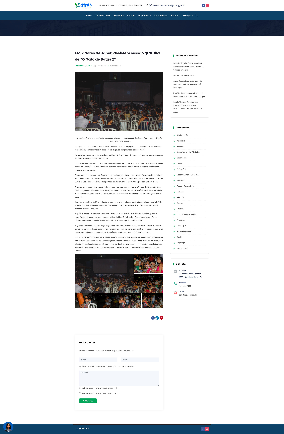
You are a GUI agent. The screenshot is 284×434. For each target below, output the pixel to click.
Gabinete (180, 197)
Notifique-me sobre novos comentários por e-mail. (99, 388)
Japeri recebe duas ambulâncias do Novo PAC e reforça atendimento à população (187, 84)
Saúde (179, 237)
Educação (180, 180)
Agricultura (181, 141)
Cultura (179, 163)
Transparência (160, 15)
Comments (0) (115, 66)
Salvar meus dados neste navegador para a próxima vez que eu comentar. (108, 366)
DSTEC (87, 428)
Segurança (181, 243)
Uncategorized (182, 248)
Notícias (130, 15)
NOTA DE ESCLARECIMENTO (184, 75)
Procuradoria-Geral (184, 231)
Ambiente (180, 146)
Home (89, 15)
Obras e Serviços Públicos (187, 214)
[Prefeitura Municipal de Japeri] (83, 5)
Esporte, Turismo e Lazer (186, 186)
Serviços (187, 15)
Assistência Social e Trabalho (188, 152)
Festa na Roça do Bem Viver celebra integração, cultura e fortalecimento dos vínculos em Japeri (189, 66)
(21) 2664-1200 (185, 286)
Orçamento (181, 220)
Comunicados (182, 158)
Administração (182, 135)
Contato (175, 15)
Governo (118, 15)
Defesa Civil (181, 169)
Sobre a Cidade (103, 15)
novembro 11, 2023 (83, 66)
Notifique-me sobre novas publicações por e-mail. (99, 393)
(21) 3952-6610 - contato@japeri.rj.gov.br (167, 5)
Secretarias (143, 15)
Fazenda (180, 192)
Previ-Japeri (181, 226)
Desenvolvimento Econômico (188, 175)
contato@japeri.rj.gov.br (188, 295)
